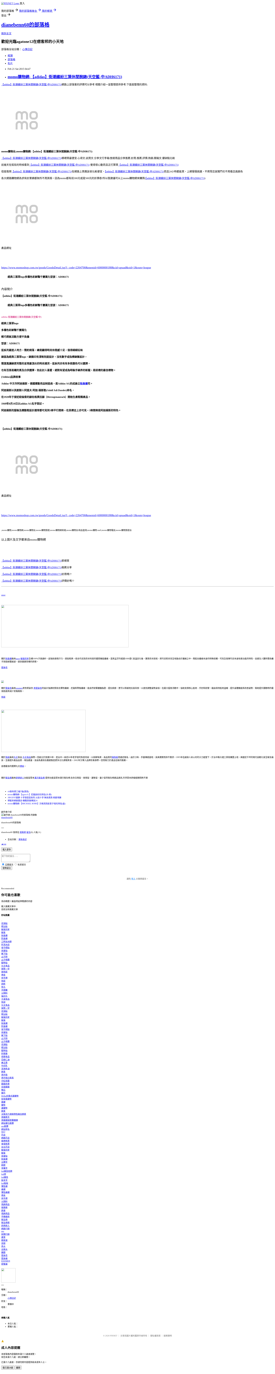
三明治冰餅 (6, 941)
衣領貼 (4, 923)
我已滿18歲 (8, 1368)
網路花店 (5, 1138)
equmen (19, 688)
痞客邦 (23, 832)
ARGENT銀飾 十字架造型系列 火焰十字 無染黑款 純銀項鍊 (34, 797)
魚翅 (3, 1002)
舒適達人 (20, 778)
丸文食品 (27, 757)
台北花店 (5, 1147)
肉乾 (3, 984)
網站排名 (5, 1129)
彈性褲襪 (5, 1192)
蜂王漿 (4, 1062)
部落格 (11, 59)
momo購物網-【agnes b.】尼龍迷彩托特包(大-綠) (30, 794)
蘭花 (3, 1093)
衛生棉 (8, 778)
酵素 (3, 1071)
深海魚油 (5, 1068)
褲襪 (3, 1189)
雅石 (3, 1090)
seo (2, 1231)
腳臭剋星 (25, 658)
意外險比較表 (7, 1078)
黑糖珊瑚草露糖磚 (9, 1120)
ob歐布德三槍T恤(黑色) (18, 791)
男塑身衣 (38, 688)
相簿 (10, 55)
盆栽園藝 (5, 1087)
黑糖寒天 (5, 1117)
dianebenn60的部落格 (25, 25)
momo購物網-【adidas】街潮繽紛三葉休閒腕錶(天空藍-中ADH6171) (65, 77)
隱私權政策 (155, 1335)
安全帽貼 (5, 947)
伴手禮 (4, 978)
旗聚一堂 (5, 969)
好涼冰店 (5, 944)
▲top (3, 844)
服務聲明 (168, 1335)
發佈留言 (7, 868)
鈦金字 (4, 1180)
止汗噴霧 (5, 959)
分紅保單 (5, 1081)
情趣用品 (5, 1204)
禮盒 (22, 766)
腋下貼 (4, 953)
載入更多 (7, 849)
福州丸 (4, 996)
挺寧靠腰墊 (6, 1099)
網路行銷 (5, 1228)
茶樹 (3, 1243)
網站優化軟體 (7, 1123)
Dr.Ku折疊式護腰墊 (10, 1096)
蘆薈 (3, 1237)
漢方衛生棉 (39, 778)
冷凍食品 (5, 999)
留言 (28, 832)
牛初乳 (4, 1065)
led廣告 (4, 1177)
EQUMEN (5, 1261)
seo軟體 (4, 1126)
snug (3, 595)
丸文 (16, 757)
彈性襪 (4, 1186)
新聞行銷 (5, 1234)
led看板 (4, 1183)
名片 (10, 63)
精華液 (4, 1240)
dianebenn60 (7, 817)
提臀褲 (4, 1264)
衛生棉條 (5, 1222)
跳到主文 (6, 33)
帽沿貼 (4, 926)
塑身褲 (4, 1258)
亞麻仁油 (5, 1059)
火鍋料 (4, 993)
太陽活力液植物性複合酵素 (13, 1114)
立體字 (4, 1162)
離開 (18, 1368)
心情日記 (27, 49)
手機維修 (5, 1216)
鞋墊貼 (4, 963)
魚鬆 (3, 697)
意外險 (4, 1075)
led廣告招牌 (6, 1171)
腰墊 (3, 1105)
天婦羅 (4, 990)
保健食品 (5, 1056)
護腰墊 (4, 1108)
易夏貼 (4, 950)
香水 (3, 1246)
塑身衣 (4, 667)
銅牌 (3, 1165)
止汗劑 (4, 956)
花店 (3, 1135)
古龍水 (4, 1249)
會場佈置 (5, 1144)
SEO (3, 1132)
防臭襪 (4, 938)
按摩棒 (4, 1207)
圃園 (3, 1252)
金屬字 (4, 1168)
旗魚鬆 (115, 757)
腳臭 (3, 932)
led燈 (3, 1174)
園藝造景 (5, 1084)
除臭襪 (84, 383)
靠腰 (3, 1102)
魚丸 (3, 987)
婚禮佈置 (5, 1141)
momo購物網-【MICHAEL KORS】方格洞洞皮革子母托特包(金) (36, 803)
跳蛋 (3, 1210)
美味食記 (22, 839)
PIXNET (113, 1335)
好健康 (4, 1053)
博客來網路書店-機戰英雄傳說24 (22, 800)
